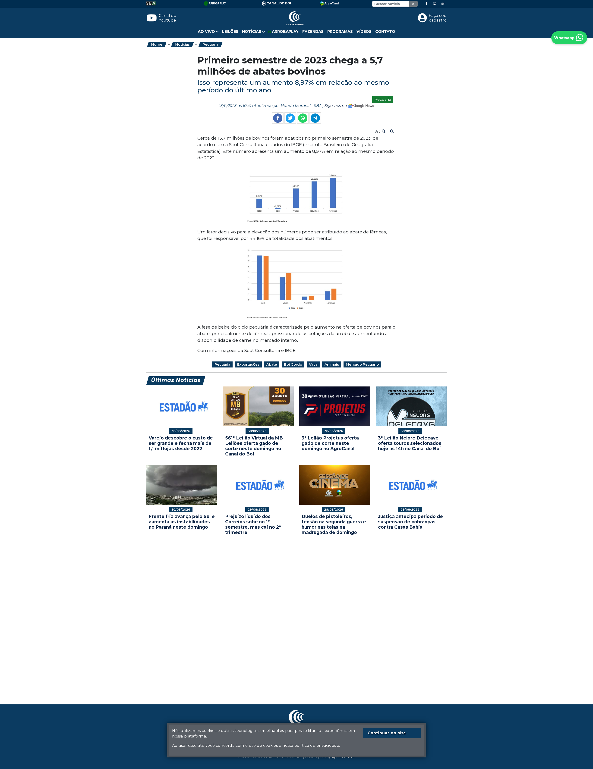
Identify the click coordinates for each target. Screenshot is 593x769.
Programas (340, 31)
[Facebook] (426, 3)
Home (156, 44)
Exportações (248, 364)
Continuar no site (387, 733)
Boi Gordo (293, 364)
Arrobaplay (285, 31)
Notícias (182, 44)
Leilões (230, 31)
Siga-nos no (336, 106)
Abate (271, 364)
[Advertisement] (285, 612)
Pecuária (210, 44)
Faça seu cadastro (438, 17)
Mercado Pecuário (362, 364)
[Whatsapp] (443, 3)
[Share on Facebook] (278, 118)
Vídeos (364, 31)
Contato (385, 31)
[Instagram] (434, 3)
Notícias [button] (251, 31)
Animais (332, 364)
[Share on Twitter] (290, 118)
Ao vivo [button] (206, 31)
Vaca (313, 364)
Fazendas (313, 31)
